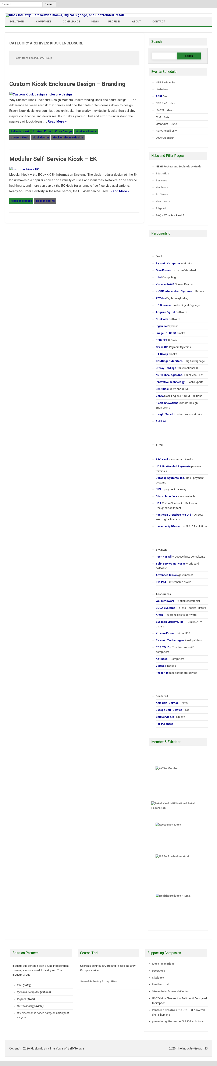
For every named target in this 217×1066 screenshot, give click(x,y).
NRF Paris (162, 82)
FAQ (158, 215)
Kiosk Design (63, 131)
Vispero (21, 999)
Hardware (162, 187)
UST (155, 998)
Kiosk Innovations (163, 963)
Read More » (57, 121)
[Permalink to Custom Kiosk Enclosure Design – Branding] (42, 94)
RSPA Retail (163, 130)
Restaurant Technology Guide (182, 166)
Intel (19, 985)
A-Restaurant (20, 131)
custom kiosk (20, 137)
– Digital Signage (180, 361)
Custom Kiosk (42, 131)
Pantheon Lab (161, 984)
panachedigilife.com (165, 1021)
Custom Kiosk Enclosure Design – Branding (67, 83)
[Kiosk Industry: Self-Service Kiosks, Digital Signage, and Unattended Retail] (65, 15)
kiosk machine (45, 200)
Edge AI (161, 208)
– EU (172, 709)
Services (161, 180)
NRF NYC (161, 103)
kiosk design (40, 137)
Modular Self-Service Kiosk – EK (53, 158)
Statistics (162, 173)
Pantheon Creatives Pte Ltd (169, 1010)
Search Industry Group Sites (98, 981)
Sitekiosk (158, 977)
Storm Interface (163, 991)
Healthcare (163, 201)
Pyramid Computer (28, 992)
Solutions (17, 21)
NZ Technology (26, 1006)
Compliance (71, 21)
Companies (43, 21)
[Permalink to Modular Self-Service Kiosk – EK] (26, 169)
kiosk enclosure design (68, 137)
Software (162, 194)
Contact (158, 21)
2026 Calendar (165, 137)
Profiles (114, 21)
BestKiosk (158, 970)
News (95, 21)
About (136, 21)
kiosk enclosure (85, 131)
